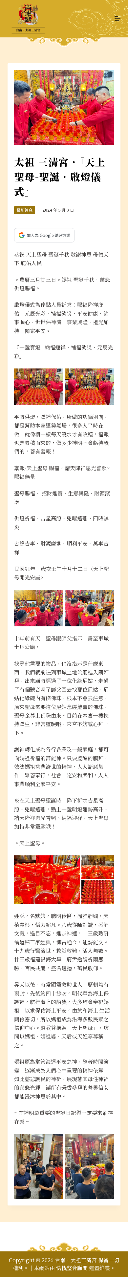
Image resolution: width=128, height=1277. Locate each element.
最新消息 (24, 210)
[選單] (117, 19)
